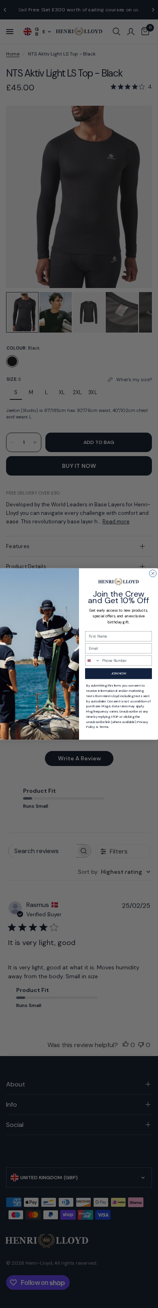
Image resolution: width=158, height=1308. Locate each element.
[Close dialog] (153, 573)
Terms (104, 727)
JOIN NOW (118, 673)
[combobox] (92, 661)
